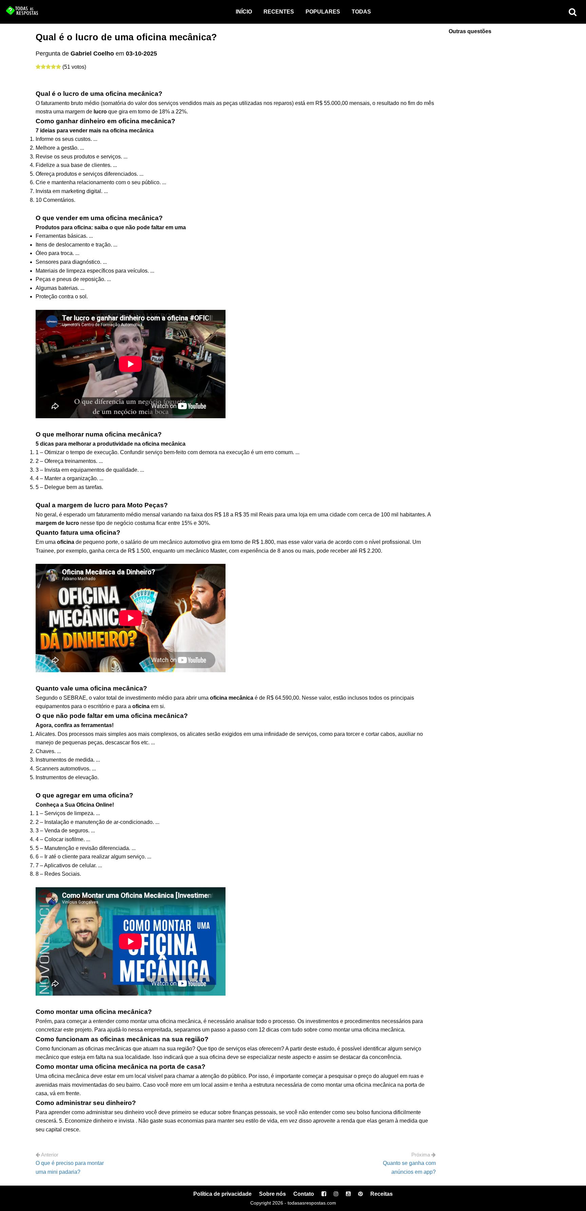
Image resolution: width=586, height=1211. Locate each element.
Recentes (278, 12)
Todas (361, 12)
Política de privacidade (222, 1194)
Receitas (381, 1194)
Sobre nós (272, 1194)
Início (244, 12)
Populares (323, 12)
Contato (303, 1194)
